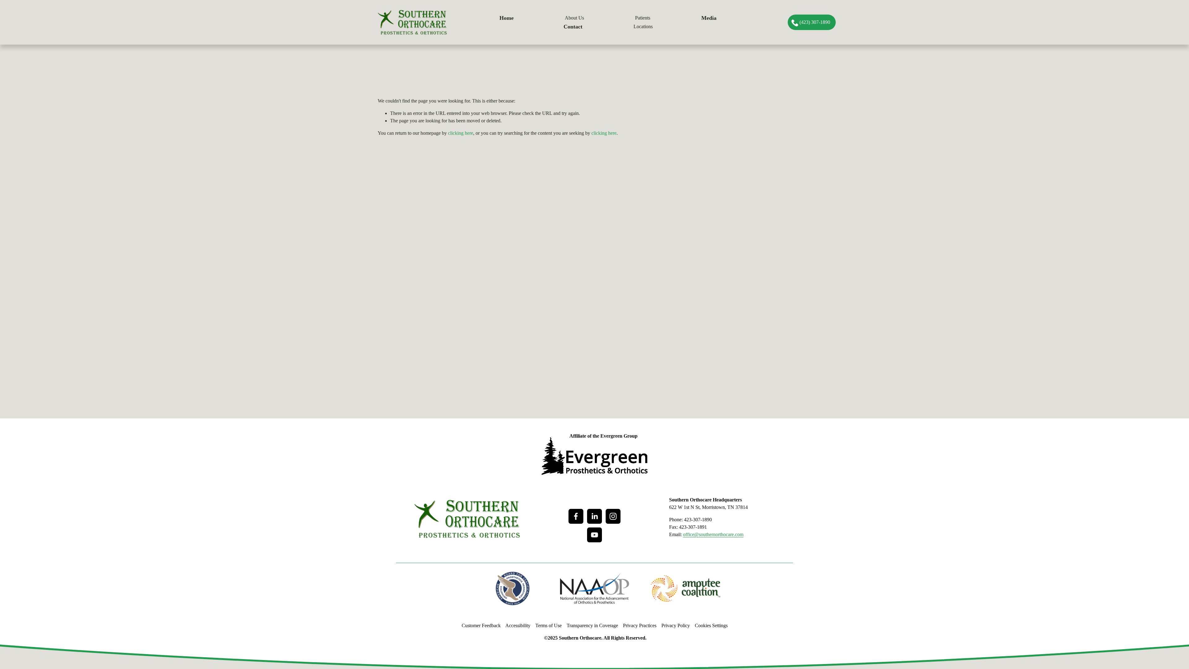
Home (506, 18)
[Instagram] (613, 516)
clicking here (460, 133)
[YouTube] (594, 534)
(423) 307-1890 (814, 22)
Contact (573, 27)
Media (708, 18)
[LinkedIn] (594, 516)
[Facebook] (575, 516)
